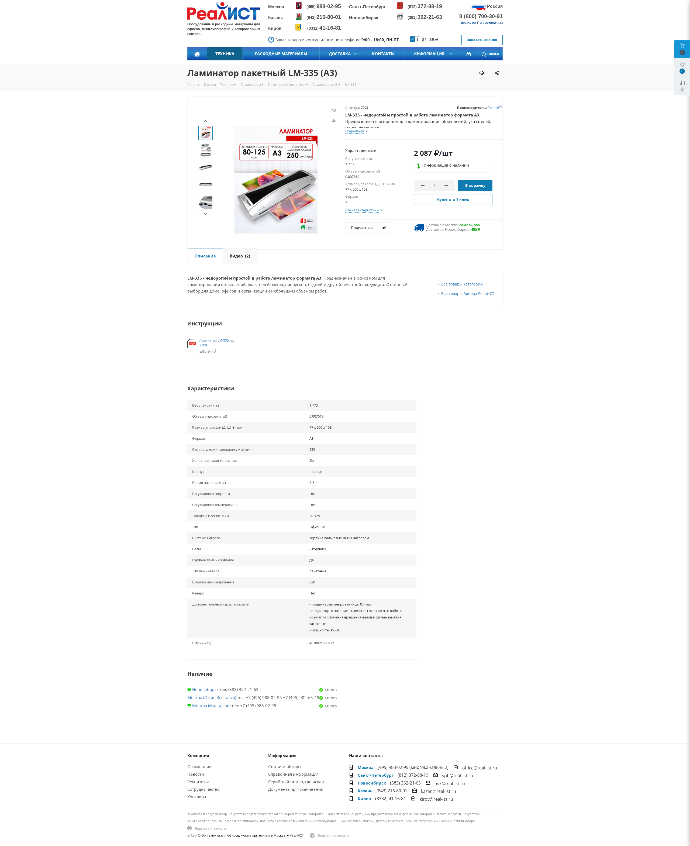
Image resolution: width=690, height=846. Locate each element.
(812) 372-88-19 (413, 775)
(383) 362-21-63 (405, 783)
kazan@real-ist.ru (438, 791)
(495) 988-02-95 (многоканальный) (413, 767)
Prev (205, 121)
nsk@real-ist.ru (449, 783)
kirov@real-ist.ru (436, 799)
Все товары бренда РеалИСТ (467, 293)
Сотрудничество (203, 789)
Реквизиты (198, 781)
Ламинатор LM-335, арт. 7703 (217, 343)
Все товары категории (462, 284)
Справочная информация (293, 774)
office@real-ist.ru (479, 768)
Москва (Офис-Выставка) (211, 697)
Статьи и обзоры (284, 766)
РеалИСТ (495, 107)
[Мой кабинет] (468, 53)
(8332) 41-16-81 (390, 799)
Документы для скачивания (295, 789)
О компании (199, 766)
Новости (195, 774)
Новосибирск (205, 689)
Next (205, 214)
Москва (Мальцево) (211, 705)
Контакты (196, 796)
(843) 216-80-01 (392, 791)
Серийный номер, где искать (297, 781)
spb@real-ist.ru (457, 776)
